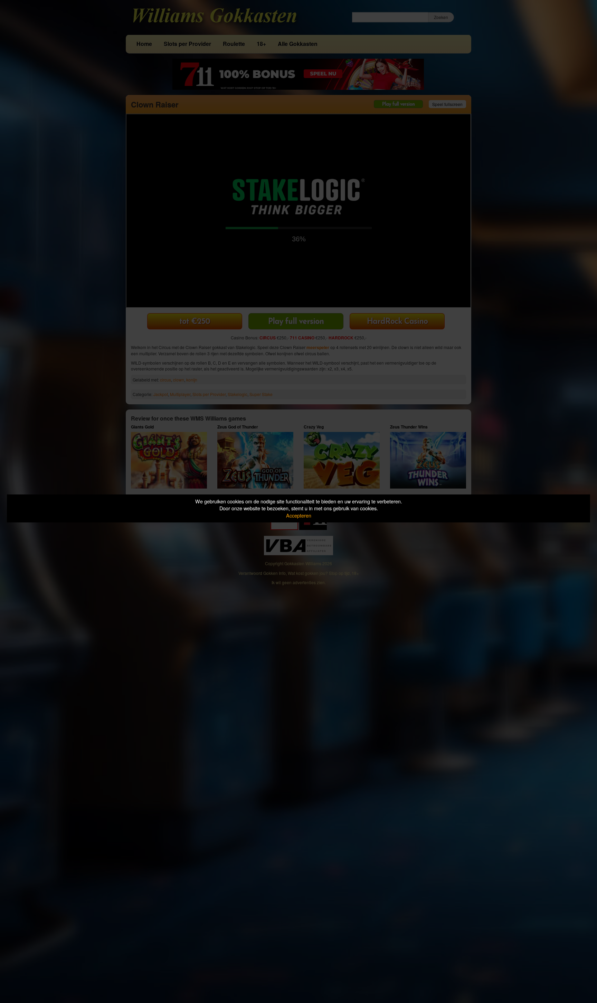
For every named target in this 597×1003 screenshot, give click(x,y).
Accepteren (298, 515)
